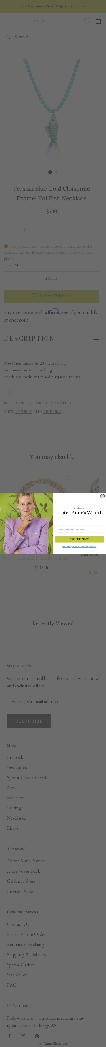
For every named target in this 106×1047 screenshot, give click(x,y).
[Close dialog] (103, 496)
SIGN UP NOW (79, 539)
